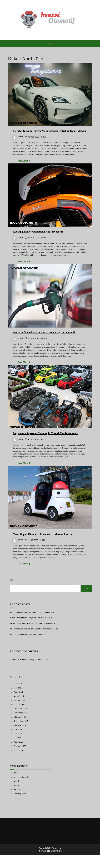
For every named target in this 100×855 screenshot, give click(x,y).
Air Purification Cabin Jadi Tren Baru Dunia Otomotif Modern (34, 629)
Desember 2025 (20, 709)
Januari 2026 (19, 704)
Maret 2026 (19, 696)
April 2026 (18, 692)
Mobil (16, 781)
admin (20, 136)
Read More (23, 161)
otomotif (17, 789)
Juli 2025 (18, 729)
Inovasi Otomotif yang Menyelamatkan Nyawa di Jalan (31, 618)
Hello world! (43, 659)
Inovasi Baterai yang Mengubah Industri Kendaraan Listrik (32, 623)
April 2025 (18, 742)
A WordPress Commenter (19, 659)
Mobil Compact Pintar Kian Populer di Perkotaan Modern (32, 612)
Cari (13, 579)
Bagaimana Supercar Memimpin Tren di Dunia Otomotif (45, 433)
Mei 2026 (18, 688)
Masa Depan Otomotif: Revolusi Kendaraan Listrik (42, 534)
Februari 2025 (20, 746)
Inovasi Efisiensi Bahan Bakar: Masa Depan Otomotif (44, 332)
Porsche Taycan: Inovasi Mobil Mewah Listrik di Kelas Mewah (49, 130)
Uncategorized (20, 794)
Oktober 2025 (20, 717)
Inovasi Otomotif (21, 777)
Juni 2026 (18, 684)
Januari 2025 (19, 750)
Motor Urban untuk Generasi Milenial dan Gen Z (29, 634)
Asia (16, 773)
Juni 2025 (18, 734)
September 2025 (21, 721)
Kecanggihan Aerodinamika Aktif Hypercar (38, 231)
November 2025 (21, 713)
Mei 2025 (18, 738)
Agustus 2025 (20, 725)
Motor (16, 785)
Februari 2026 (20, 700)
